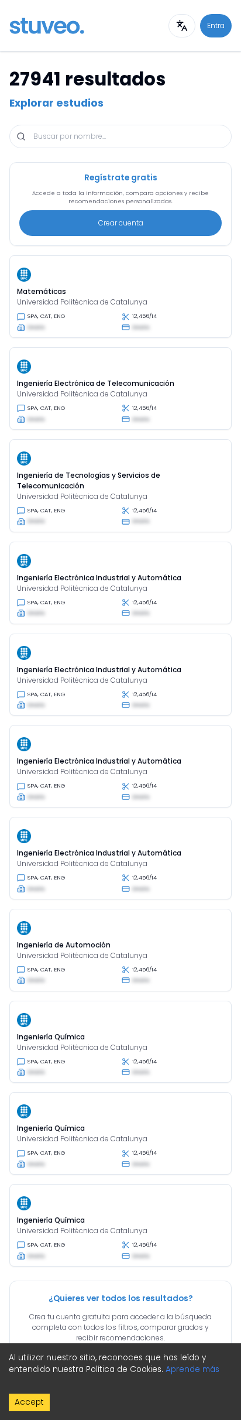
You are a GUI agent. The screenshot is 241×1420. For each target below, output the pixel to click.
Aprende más (192, 1369)
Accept (29, 1402)
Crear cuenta (120, 223)
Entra (216, 25)
